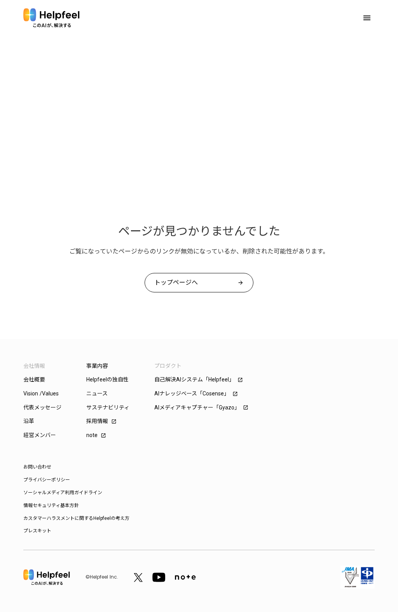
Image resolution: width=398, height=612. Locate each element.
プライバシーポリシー (46, 480)
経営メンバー (39, 435)
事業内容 (97, 366)
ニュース (97, 393)
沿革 (28, 421)
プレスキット (37, 530)
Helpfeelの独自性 (107, 379)
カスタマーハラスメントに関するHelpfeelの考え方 (76, 518)
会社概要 (34, 379)
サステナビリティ (107, 407)
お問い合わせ (37, 467)
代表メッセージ (42, 407)
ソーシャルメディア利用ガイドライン (62, 492)
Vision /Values (41, 393)
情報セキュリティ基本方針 (51, 505)
